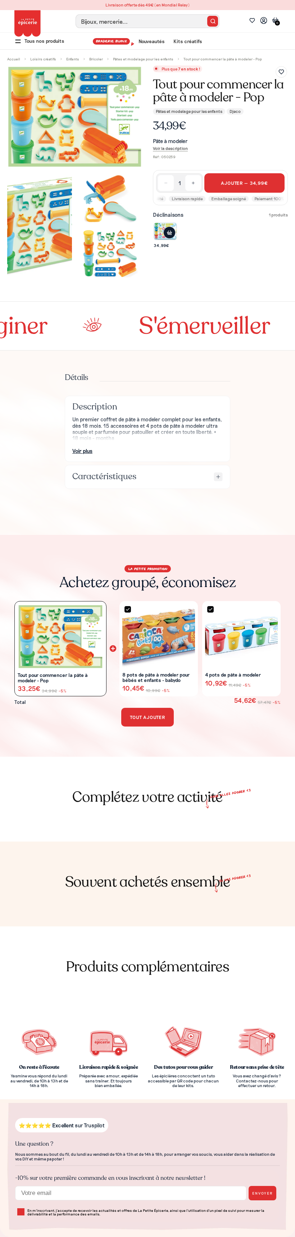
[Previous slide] (13, 818)
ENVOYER (262, 1193)
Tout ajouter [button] (147, 717)
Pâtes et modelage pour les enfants (189, 111)
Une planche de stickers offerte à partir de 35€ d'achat (147, 5)
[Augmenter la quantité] (193, 183)
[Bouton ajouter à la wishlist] (281, 72)
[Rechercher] (212, 21)
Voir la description (170, 148)
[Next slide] (282, 818)
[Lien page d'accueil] (27, 23)
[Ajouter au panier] (169, 232)
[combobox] (147, 21)
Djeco (235, 111)
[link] (263, 21)
